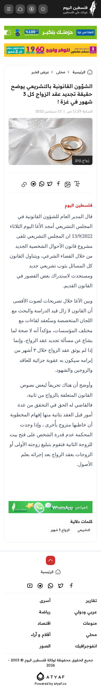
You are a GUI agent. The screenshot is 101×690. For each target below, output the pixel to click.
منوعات (90, 623)
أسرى (45, 600)
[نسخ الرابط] (24, 184)
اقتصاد (44, 623)
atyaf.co (60, 684)
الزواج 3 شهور (60, 530)
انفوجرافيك (86, 645)
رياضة (45, 611)
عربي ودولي (85, 611)
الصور (45, 645)
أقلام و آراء (41, 634)
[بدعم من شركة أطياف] (50, 675)
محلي (60, 72)
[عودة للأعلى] (50, 560)
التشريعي (83, 530)
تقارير (91, 600)
